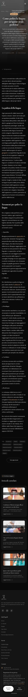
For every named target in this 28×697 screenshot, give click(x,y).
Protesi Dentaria (5, 655)
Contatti (3, 632)
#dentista (22, 441)
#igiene (4, 453)
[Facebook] (2, 610)
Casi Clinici (4, 629)
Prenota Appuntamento (7, 634)
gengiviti (5, 153)
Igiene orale (14, 14)
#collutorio (8, 441)
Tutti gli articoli (7, 69)
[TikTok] (11, 610)
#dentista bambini (7, 447)
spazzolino (20, 236)
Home (2, 11)
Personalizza (14, 693)
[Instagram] (7, 610)
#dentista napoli (6, 450)
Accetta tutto (8, 688)
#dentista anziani (7, 444)
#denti (15, 441)
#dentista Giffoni (18, 447)
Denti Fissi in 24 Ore (6, 650)
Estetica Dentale (5, 652)
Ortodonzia (4, 647)
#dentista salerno (17, 450)
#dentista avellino (18, 444)
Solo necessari (19, 688)
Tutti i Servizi (4, 658)
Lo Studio (3, 623)
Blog (7, 11)
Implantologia (4, 644)
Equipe (3, 626)
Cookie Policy (20, 683)
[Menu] (25, 3)
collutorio (17, 285)
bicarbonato (13, 400)
